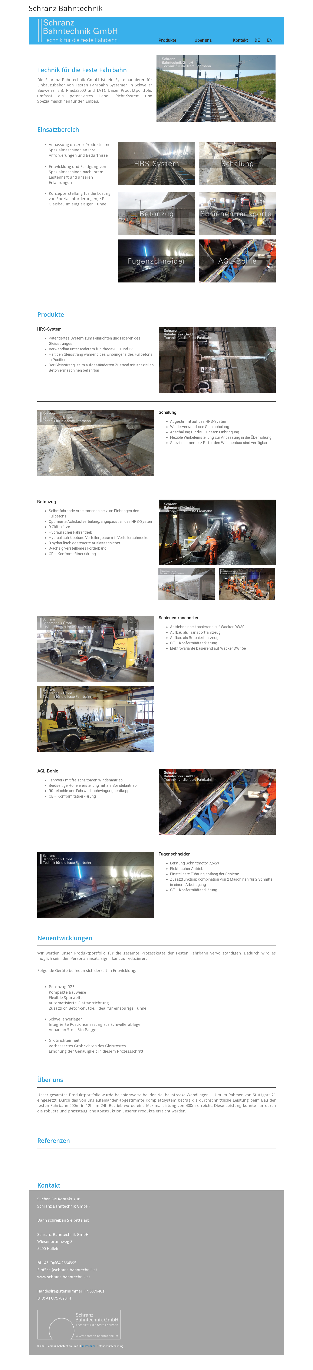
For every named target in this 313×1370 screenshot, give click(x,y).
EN (270, 40)
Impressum (88, 1346)
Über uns (203, 40)
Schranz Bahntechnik (66, 8)
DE (257, 40)
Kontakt (240, 40)
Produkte (167, 40)
